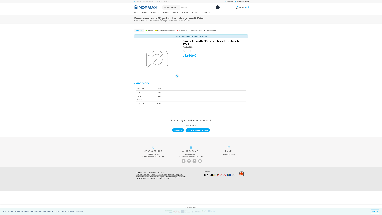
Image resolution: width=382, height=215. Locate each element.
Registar (240, 1)
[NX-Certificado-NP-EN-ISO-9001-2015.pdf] (241, 173)
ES (232, 1)
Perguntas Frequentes (175, 175)
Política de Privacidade (159, 175)
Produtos (144, 21)
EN (229, 1)
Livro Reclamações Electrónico (175, 176)
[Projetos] (220, 173)
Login (247, 1)
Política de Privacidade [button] (75, 211)
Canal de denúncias (142, 178)
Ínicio (136, 12)
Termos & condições (143, 175)
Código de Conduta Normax (159, 178)
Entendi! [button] (375, 211)
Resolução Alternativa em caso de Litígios (150, 176)
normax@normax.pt (229, 154)
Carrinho (244, 7)
